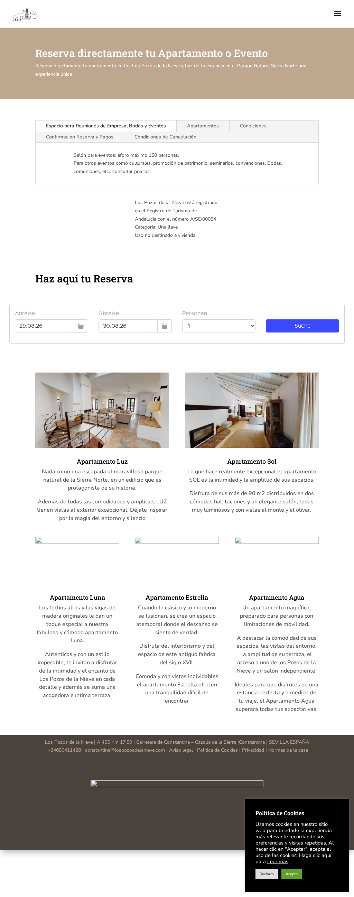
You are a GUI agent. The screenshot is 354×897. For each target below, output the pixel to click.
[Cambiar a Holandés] (183, 856)
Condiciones (253, 126)
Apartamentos (203, 126)
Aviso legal (181, 750)
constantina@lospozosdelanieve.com (125, 750)
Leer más (277, 861)
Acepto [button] (292, 874)
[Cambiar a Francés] (177, 856)
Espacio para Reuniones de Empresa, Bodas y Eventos (106, 126)
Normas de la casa (288, 750)
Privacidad (253, 750)
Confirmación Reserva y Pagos (79, 137)
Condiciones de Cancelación (165, 137)
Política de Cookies (217, 750)
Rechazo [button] (267, 874)
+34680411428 (64, 750)
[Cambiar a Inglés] (170, 856)
